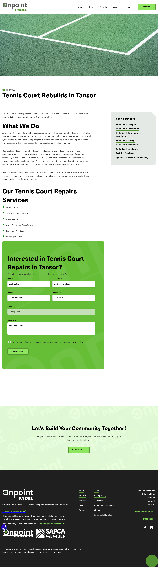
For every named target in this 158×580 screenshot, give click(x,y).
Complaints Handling (103, 515)
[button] (4, 527)
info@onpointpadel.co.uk (144, 511)
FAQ (128, 6)
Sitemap (97, 510)
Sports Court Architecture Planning (132, 157)
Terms (96, 490)
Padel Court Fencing (125, 140)
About (90, 6)
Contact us (147, 7)
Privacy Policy (100, 495)
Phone (10, 292)
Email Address (58, 278)
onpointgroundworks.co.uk (52, 523)
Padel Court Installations (127, 144)
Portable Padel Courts (126, 153)
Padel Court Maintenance (128, 148)
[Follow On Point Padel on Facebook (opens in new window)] (145, 527)
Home (79, 6)
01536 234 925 (149, 519)
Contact (82, 510)
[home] (14, 7)
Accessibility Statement (104, 505)
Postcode (56, 292)
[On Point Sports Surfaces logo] (17, 496)
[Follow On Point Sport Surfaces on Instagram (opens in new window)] (151, 527)
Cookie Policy (100, 500)
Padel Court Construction (127, 128)
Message (11, 320)
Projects (103, 6)
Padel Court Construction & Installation (128, 134)
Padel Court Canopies (126, 124)
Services (116, 6)
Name (10, 278)
